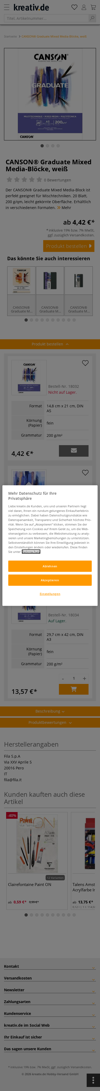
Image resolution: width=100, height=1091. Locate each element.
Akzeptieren (50, 580)
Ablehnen (50, 566)
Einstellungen (50, 594)
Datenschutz (31, 552)
